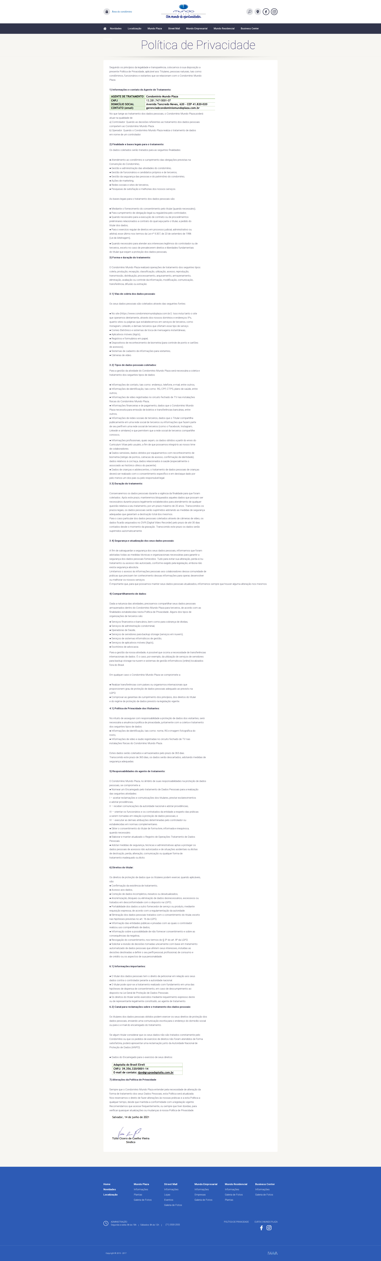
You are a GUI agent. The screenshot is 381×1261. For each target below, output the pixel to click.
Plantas (138, 1194)
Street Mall (174, 28)
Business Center (250, 28)
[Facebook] (266, 11)
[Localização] (257, 11)
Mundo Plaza (155, 28)
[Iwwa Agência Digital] (273, 1253)
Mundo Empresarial (196, 28)
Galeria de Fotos (143, 1199)
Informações (141, 1189)
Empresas (200, 1194)
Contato (107, 39)
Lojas (167, 1194)
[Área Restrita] (106, 11)
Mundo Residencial (224, 28)
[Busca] (249, 11)
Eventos (168, 1199)
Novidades (116, 28)
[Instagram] (274, 11)
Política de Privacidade (236, 1222)
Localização (134, 28)
